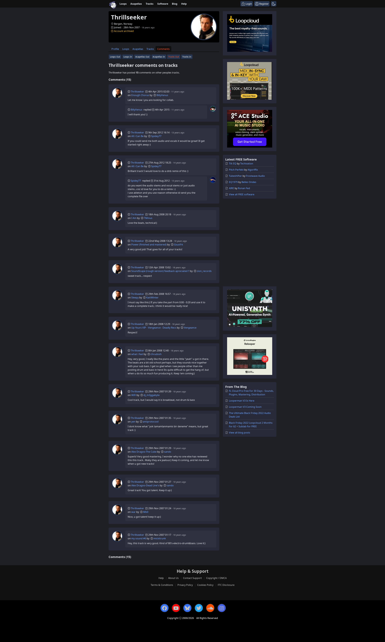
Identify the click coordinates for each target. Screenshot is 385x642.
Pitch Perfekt (236, 169)
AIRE (231, 188)
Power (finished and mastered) (148, 244)
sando (167, 451)
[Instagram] (221, 608)
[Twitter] (199, 608)
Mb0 (145, 512)
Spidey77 (156, 136)
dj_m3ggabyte (151, 395)
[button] (273, 3)
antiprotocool (151, 421)
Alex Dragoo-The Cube (144, 451)
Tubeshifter (235, 176)
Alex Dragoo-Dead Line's (145, 485)
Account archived (124, 31)
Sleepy (135, 297)
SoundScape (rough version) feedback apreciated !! (160, 271)
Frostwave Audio (255, 176)
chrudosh (156, 354)
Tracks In (186, 56)
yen (133, 421)
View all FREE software (241, 194)
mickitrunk (160, 538)
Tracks (149, 3)
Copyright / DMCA (216, 578)
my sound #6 (138, 538)
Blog (174, 3)
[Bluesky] (187, 608)
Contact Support (192, 578)
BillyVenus (162, 95)
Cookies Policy (205, 585)
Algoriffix (253, 169)
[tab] (115, 49)
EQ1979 (233, 182)
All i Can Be (137, 136)
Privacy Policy (185, 585)
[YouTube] (176, 608)
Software (162, 3)
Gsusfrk (178, 244)
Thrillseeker (137, 91)
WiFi (133, 395)
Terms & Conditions (162, 585)
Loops (123, 3)
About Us (173, 578)
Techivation (246, 163)
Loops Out (115, 56)
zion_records (204, 271)
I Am (133, 218)
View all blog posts (239, 432)
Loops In (127, 56)
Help (184, 3)
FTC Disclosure (226, 585)
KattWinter (152, 297)
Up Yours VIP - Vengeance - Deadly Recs (153, 327)
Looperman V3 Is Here (241, 400)
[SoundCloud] (210, 608)
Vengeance (190, 327)
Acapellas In (159, 56)
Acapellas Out (142, 56)
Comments (163, 49)
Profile (115, 49)
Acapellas (136, 3)
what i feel (137, 354)
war (133, 512)
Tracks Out (173, 56)
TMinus (148, 218)
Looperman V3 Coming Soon (245, 406)
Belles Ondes (249, 182)
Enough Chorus (140, 95)
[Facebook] (164, 608)
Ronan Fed (244, 188)
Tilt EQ (232, 163)
